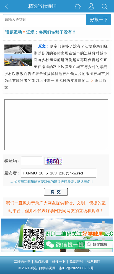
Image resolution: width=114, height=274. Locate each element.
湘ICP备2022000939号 (76, 268)
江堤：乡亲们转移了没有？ (51, 32)
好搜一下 (99, 19)
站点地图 (41, 261)
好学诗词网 (47, 268)
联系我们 (93, 261)
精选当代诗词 (42, 6)
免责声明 (76, 261)
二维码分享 (22, 261)
